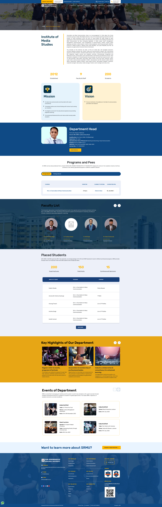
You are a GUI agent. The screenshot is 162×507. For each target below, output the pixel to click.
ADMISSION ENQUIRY (68, 1)
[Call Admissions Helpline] (41, 472)
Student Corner (89, 473)
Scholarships (71, 465)
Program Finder (71, 463)
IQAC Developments (72, 476)
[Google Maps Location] (42, 465)
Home (43, 26)
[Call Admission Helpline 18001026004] (112, 1)
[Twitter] (47, 486)
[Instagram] (43, 486)
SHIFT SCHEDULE (76, 1)
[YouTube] (49, 486)
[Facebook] (42, 486)
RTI (87, 491)
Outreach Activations (90, 463)
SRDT (120, 505)
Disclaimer (87, 505)
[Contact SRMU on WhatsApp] (2, 502)
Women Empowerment (91, 465)
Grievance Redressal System (92, 476)
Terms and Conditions (95, 505)
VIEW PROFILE (75, 150)
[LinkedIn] (45, 486)
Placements (70, 478)
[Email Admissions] (41, 477)
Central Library (71, 486)
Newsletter (70, 488)
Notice (87, 478)
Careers (88, 486)
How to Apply (71, 461)
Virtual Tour (110, 462)
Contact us (88, 488)
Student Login (101, 1)
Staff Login (107, 1)
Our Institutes (71, 473)
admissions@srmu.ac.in (46, 479)
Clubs (69, 491)
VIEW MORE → (81, 327)
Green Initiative (89, 461)
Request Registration (110, 447)
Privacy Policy (80, 505)
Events (69, 493)
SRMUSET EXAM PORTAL (47, 1)
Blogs (69, 496)
